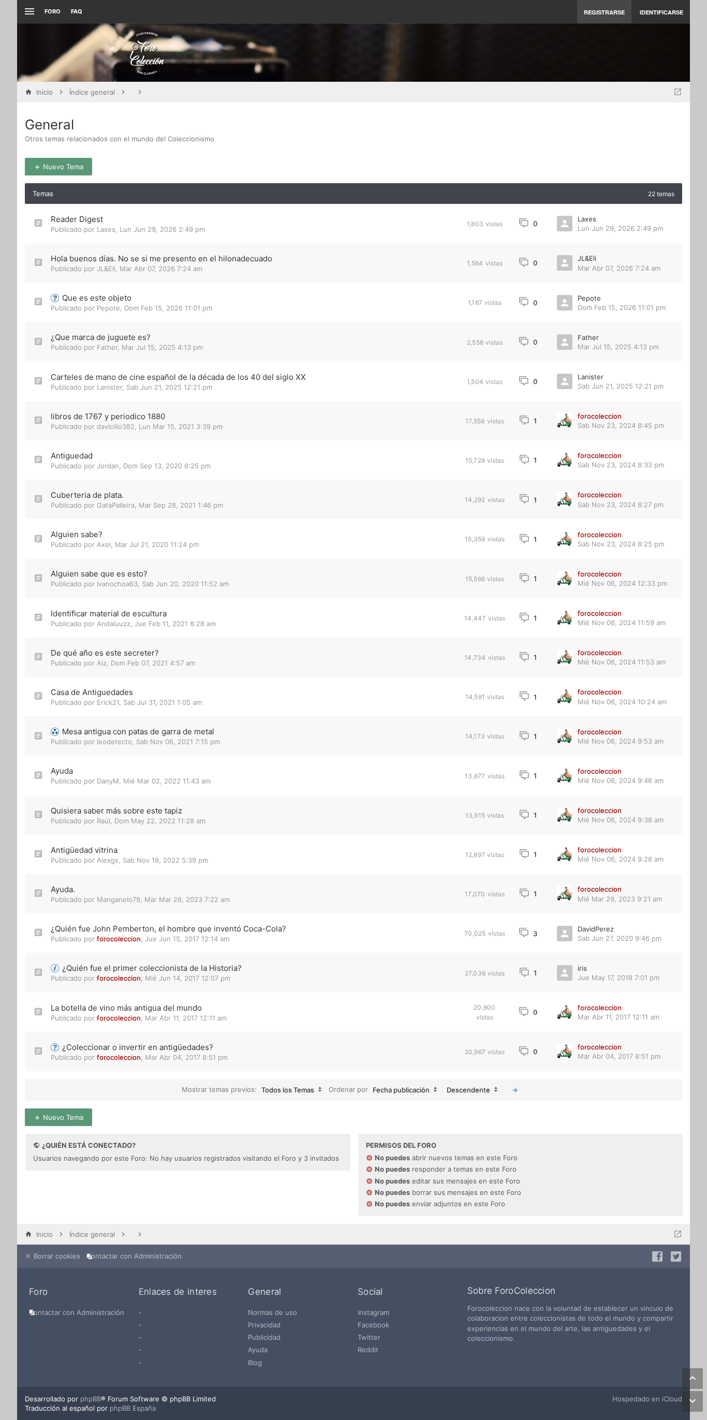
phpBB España (133, 1408)
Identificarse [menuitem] (661, 12)
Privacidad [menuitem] (264, 1325)
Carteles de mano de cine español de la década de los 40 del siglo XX (178, 377)
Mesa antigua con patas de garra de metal (138, 731)
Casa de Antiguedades (92, 692)
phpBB (90, 1399)
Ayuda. (63, 889)
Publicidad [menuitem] (264, 1337)
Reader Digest (77, 219)
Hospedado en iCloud (647, 1399)
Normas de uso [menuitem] (272, 1312)
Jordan (108, 466)
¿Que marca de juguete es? (101, 337)
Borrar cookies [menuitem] (56, 1256)
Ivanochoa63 (117, 584)
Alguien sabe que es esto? (99, 574)
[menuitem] (136, 1256)
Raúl (103, 821)
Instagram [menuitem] (373, 1312)
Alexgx (108, 860)
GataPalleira (116, 505)
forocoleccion (600, 416)
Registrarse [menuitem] (604, 12)
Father (107, 347)
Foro (53, 11)
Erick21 (108, 702)
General (49, 124)
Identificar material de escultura (109, 613)
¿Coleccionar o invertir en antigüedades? (137, 1047)
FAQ (76, 11)
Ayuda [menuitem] (258, 1349)
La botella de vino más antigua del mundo (126, 1008)
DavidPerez (596, 929)
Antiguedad (72, 456)
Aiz (102, 663)
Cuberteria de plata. (87, 495)
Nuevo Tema (62, 166)
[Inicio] (147, 52)
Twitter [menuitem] (369, 1337)
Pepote (108, 308)
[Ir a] (678, 92)
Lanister (109, 387)
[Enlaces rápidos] (28, 11)
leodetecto (114, 741)
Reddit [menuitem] (368, 1349)
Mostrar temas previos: (248, 1089)
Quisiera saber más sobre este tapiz (116, 811)
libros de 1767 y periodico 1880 (108, 416)
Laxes (106, 229)
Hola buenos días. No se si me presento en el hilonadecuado (161, 258)
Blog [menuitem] (255, 1362)
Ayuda (62, 771)
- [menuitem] (140, 1312)
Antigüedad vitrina (84, 850)
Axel (104, 544)
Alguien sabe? (76, 534)
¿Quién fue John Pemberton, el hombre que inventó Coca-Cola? (168, 929)
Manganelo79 (118, 899)
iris (582, 968)
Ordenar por (379, 1089)
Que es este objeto (96, 298)
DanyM (108, 781)
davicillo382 (116, 426)
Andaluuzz (113, 623)
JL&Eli (106, 268)
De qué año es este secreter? (105, 653)
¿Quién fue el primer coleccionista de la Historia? (152, 968)
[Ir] (515, 1090)
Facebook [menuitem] (373, 1325)
